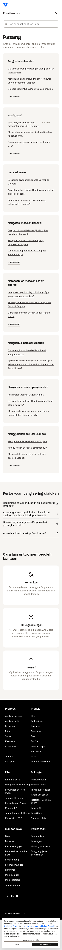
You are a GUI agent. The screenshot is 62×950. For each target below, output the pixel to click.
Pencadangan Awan (15, 803)
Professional (37, 721)
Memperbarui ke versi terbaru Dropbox (27, 441)
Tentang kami (38, 836)
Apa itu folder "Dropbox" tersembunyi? (27, 447)
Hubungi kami (38, 784)
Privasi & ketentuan (41, 789)
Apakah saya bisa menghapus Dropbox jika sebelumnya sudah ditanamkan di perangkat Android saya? (31, 364)
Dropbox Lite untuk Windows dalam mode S (30, 89)
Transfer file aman (14, 798)
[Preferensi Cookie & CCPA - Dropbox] (31, 933)
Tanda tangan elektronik (17, 813)
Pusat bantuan (11, 13)
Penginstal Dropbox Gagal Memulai (26, 394)
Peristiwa (9, 841)
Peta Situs (36, 813)
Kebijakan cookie (39, 794)
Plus (33, 716)
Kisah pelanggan (13, 846)
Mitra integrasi (12, 880)
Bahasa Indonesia (13, 913)
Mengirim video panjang (17, 784)
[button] (6, 24)
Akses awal (11, 746)
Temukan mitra (12, 885)
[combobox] (34, 23)
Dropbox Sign (38, 746)
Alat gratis (10, 761)
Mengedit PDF (12, 808)
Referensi (10, 869)
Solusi (8, 736)
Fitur (7, 731)
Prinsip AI (36, 808)
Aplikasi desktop (13, 716)
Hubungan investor (41, 846)
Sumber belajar (39, 818)
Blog (7, 836)
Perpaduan (10, 726)
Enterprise (36, 731)
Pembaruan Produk (40, 761)
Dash (33, 736)
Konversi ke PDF (13, 818)
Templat (9, 756)
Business (35, 726)
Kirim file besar (12, 779)
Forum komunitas (14, 864)
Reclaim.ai (36, 751)
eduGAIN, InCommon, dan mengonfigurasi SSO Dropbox (23, 124)
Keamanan (10, 741)
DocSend (35, 741)
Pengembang (12, 859)
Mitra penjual (12, 875)
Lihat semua (14, 96)
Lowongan (36, 841)
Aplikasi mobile (13, 721)
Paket (34, 756)
